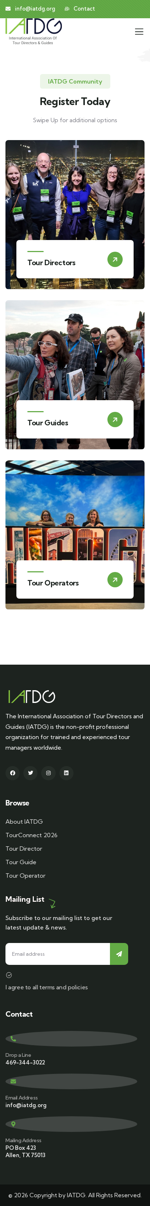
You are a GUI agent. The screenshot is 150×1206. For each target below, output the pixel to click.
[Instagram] (48, 773)
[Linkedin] (66, 773)
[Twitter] (30, 773)
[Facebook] (12, 773)
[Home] (33, 31)
